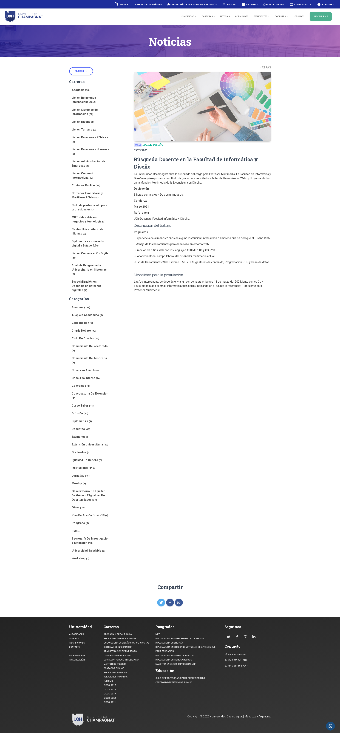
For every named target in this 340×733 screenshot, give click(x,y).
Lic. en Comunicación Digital (90, 255)
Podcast (229, 4)
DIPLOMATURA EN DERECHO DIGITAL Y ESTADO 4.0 (180, 638)
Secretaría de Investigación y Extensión (192, 4)
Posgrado (80, 523)
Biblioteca (250, 4)
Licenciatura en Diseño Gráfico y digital (126, 643)
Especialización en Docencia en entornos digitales (86, 286)
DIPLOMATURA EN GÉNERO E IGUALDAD (175, 655)
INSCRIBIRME (321, 16)
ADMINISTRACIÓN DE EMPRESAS (120, 651)
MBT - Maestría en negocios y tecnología (88, 219)
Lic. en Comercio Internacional (83, 175)
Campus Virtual (301, 4)
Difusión (80, 413)
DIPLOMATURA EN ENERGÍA (169, 643)
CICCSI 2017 (110, 685)
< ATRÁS (265, 67)
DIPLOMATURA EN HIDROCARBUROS (173, 660)
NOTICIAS (74, 638)
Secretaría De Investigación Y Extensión (90, 540)
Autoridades (76, 634)
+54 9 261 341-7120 (237, 660)
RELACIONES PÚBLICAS (115, 672)
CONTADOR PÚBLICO (114, 668)
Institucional (83, 468)
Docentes (280, 16)
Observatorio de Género (148, 4)
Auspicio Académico (87, 315)
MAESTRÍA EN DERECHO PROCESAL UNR (175, 664)
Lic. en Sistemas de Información (85, 112)
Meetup (79, 483)
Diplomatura (82, 421)
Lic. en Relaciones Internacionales (84, 100)
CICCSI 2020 (110, 698)
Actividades (241, 16)
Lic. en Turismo (84, 129)
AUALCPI (123, 4)
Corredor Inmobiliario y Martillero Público (87, 195)
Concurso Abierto (86, 370)
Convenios (81, 385)
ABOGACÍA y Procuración (118, 634)
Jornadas (298, 16)
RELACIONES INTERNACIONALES (120, 638)
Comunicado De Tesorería (89, 360)
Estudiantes (261, 16)
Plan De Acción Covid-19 (90, 515)
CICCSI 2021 (110, 702)
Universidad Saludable (88, 550)
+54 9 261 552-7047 (237, 666)
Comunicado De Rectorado (90, 348)
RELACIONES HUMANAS (116, 677)
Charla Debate (84, 330)
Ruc (76, 530)
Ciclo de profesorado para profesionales (89, 207)
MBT (157, 634)
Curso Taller (83, 405)
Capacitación (82, 323)
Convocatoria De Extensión (90, 395)
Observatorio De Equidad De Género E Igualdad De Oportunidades (88, 495)
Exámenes (80, 436)
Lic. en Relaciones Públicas (90, 139)
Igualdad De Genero (87, 460)
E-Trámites (325, 4)
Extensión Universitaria (90, 444)
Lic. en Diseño (83, 121)
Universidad (188, 16)
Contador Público (86, 185)
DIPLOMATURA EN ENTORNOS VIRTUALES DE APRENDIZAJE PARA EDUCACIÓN (185, 649)
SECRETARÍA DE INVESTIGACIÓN (77, 657)
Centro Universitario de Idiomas (87, 231)
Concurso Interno (86, 378)
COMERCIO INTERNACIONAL (118, 655)
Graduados (82, 452)
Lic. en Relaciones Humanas (90, 151)
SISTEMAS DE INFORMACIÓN (118, 647)
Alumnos (81, 307)
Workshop (80, 558)
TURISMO (108, 681)
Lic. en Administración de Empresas (88, 163)
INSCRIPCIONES (77, 643)
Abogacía (81, 90)
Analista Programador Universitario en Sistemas (89, 269)
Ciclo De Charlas (85, 338)
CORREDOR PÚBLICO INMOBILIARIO (121, 660)
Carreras (207, 16)
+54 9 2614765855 (274, 4)
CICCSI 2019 (110, 694)
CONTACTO (74, 647)
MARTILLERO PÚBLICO (115, 664)
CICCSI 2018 (110, 689)
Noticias (225, 16)
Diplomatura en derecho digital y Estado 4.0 (88, 243)
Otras (78, 507)
